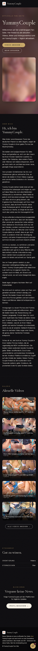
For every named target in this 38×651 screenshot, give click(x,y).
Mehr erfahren (12, 50)
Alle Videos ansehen (19, 526)
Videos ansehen (14, 45)
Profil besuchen (19, 606)
